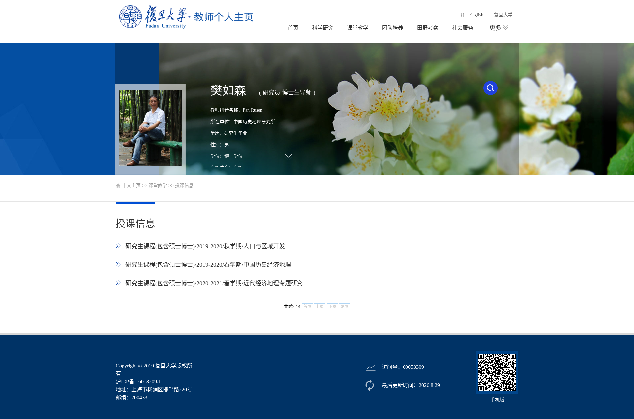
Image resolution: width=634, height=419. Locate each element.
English (476, 14)
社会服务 (462, 28)
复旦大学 (503, 14)
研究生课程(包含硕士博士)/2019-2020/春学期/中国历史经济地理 (210, 265)
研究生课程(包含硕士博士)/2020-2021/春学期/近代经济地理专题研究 (216, 283)
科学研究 (322, 28)
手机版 (497, 399)
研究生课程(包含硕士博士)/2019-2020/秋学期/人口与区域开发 (207, 246)
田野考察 (427, 28)
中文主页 (131, 185)
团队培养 (392, 28)
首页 (293, 28)
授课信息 (184, 185)
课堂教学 (357, 28)
